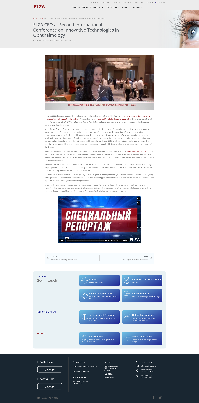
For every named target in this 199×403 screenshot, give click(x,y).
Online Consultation (143, 314)
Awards (107, 370)
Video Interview (70, 41)
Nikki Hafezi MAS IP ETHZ (137, 151)
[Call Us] (84, 280)
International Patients (101, 314)
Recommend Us (140, 293)
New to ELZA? (77, 383)
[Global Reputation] (127, 338)
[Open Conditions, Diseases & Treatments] (102, 7)
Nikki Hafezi (60, 41)
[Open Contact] (141, 7)
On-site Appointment (101, 293)
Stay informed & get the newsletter (85, 367)
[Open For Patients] (118, 7)
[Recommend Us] (127, 294)
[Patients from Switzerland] (127, 280)
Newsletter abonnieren (81, 372)
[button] (164, 2)
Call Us (93, 279)
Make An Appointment (80, 381)
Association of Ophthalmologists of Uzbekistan (112, 119)
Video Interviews (110, 368)
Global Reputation (142, 336)
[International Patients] (84, 317)
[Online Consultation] (127, 317)
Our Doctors (96, 336)
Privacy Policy (109, 378)
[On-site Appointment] (84, 295)
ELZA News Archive (111, 366)
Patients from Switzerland (146, 279)
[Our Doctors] (84, 338)
